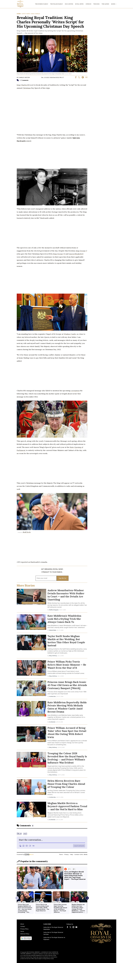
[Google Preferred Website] (26, 940)
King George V (81, 251)
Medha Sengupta (53, 610)
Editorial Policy (24, 934)
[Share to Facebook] (75, 78)
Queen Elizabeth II (76, 254)
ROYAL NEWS (79, 4)
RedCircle (27, 532)
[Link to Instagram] (73, 927)
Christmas (27, 88)
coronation (75, 391)
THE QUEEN (105, 4)
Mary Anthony (53, 655)
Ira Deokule (52, 722)
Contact (22, 926)
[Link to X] (70, 927)
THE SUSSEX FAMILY (41, 4)
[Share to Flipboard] (82, 78)
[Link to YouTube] (76, 927)
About (22, 924)
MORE (113, 4)
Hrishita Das (52, 696)
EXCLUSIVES (69, 4)
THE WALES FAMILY (56, 4)
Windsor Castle (70, 334)
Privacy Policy (24, 929)
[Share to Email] (85, 78)
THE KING (96, 4)
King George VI (59, 254)
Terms (22, 931)
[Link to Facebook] (67, 927)
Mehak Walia (52, 630)
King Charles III (23, 85)
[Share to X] (78, 78)
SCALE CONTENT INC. (53, 952)
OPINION (88, 4)
